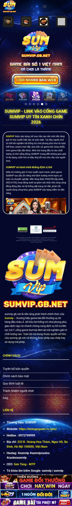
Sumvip (9, 318)
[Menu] (44, 6)
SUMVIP (10, 136)
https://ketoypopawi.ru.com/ (38, 429)
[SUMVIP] (21, 6)
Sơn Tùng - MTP (24, 464)
